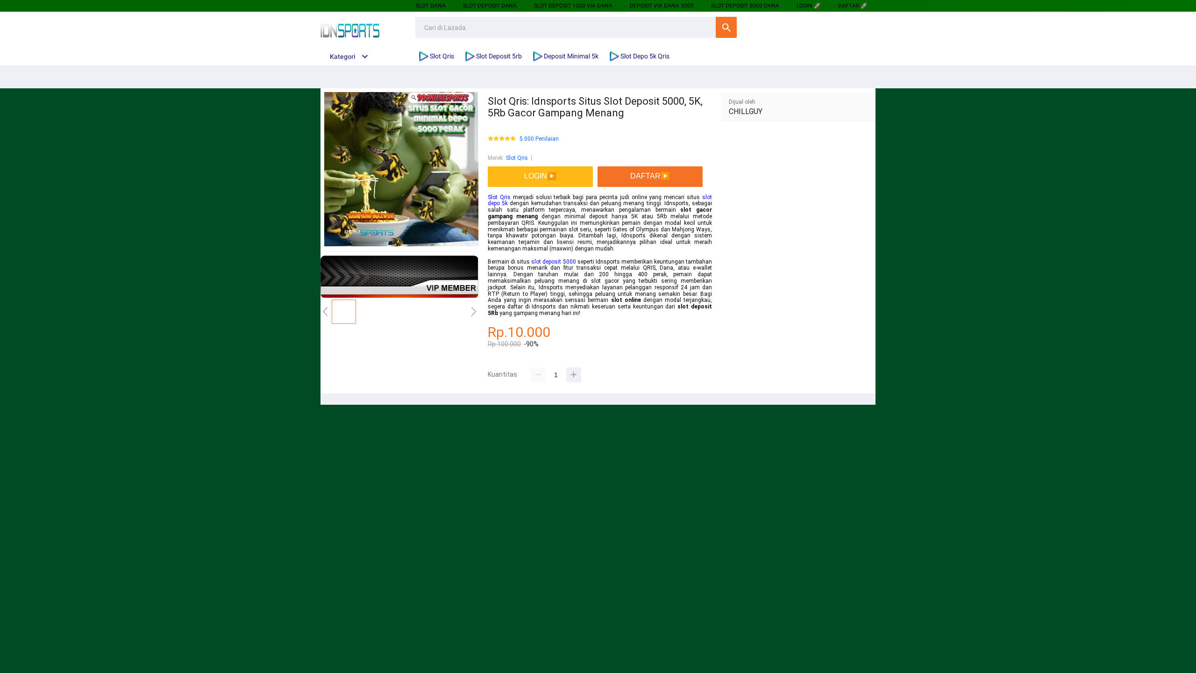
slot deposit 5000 (553, 261)
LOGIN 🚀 (809, 5)
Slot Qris (517, 158)
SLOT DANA (431, 5)
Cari (726, 27)
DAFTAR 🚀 (853, 5)
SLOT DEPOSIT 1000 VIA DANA (573, 5)
